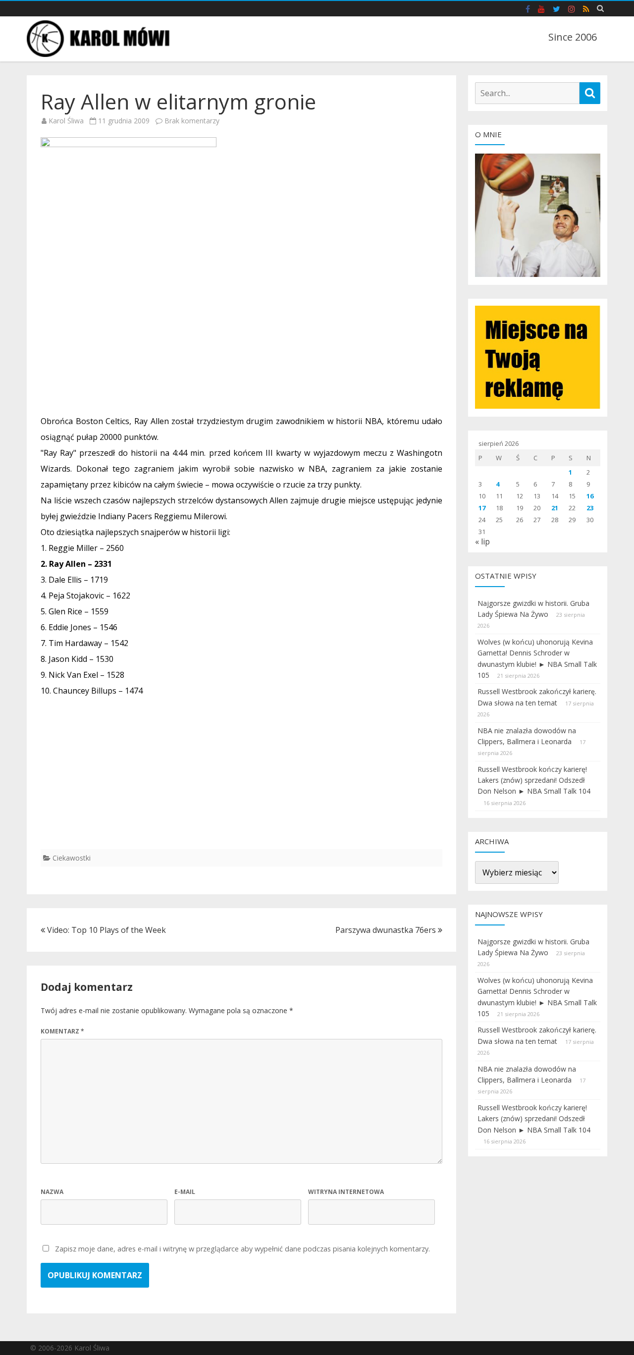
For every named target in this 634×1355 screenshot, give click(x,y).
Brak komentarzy (191, 120)
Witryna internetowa (346, 1192)
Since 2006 (572, 37)
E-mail (184, 1192)
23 (589, 507)
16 (589, 495)
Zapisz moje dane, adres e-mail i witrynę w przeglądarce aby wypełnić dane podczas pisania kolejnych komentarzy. (242, 1248)
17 (481, 507)
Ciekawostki (72, 858)
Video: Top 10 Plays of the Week (105, 929)
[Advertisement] (241, 779)
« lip (482, 541)
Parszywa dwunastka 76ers (386, 929)
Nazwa (52, 1192)
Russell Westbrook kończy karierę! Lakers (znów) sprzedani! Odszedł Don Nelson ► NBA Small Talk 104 (533, 780)
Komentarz (62, 1031)
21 (554, 507)
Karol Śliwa (66, 120)
